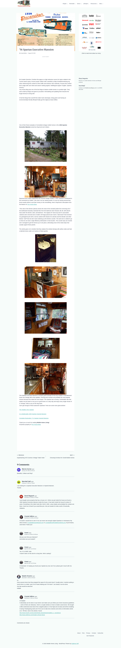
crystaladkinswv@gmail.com (35, 522)
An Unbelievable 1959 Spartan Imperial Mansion (32, 414)
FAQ (83, 633)
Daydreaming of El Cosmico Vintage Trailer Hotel (30, 456)
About (79, 633)
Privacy (88, 633)
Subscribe (100, 633)
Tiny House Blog (32, 204)
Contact (94, 633)
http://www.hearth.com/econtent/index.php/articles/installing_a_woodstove (40, 613)
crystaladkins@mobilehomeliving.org (55, 522)
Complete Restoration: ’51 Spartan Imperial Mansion (34, 418)
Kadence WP (75, 643)
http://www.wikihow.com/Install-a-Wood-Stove (32, 615)
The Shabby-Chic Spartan (26, 409)
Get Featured (90, 635)
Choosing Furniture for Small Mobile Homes (62, 456)
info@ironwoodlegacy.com (91, 87)
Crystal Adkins (24, 53)
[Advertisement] (45, 67)
